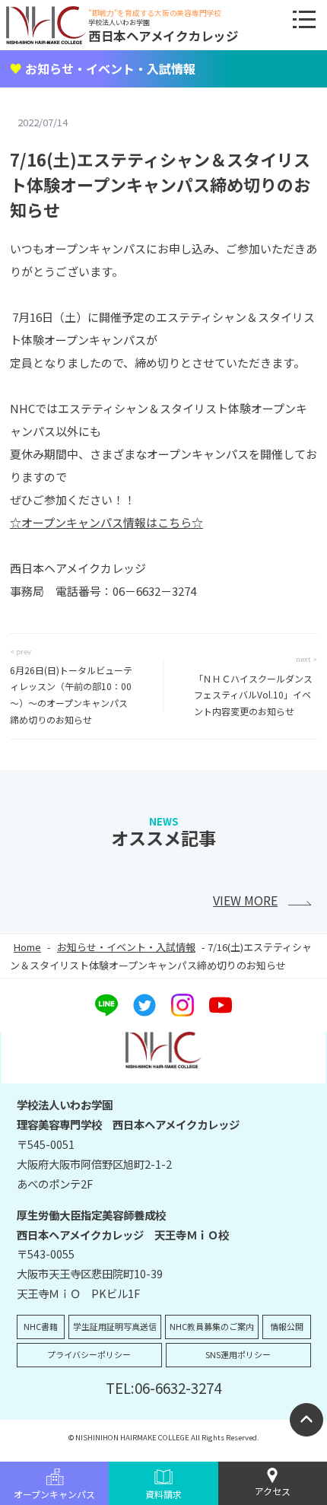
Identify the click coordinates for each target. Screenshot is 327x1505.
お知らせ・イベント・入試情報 (126, 947)
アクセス (272, 1490)
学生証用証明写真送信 (115, 1326)
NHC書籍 (41, 1326)
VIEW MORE (245, 900)
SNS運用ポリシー (238, 1354)
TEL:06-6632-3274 (163, 1387)
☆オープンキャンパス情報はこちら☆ (106, 522)
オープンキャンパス (54, 1494)
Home (27, 947)
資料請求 (163, 1494)
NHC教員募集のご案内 (212, 1326)
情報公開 (286, 1326)
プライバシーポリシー (89, 1354)
